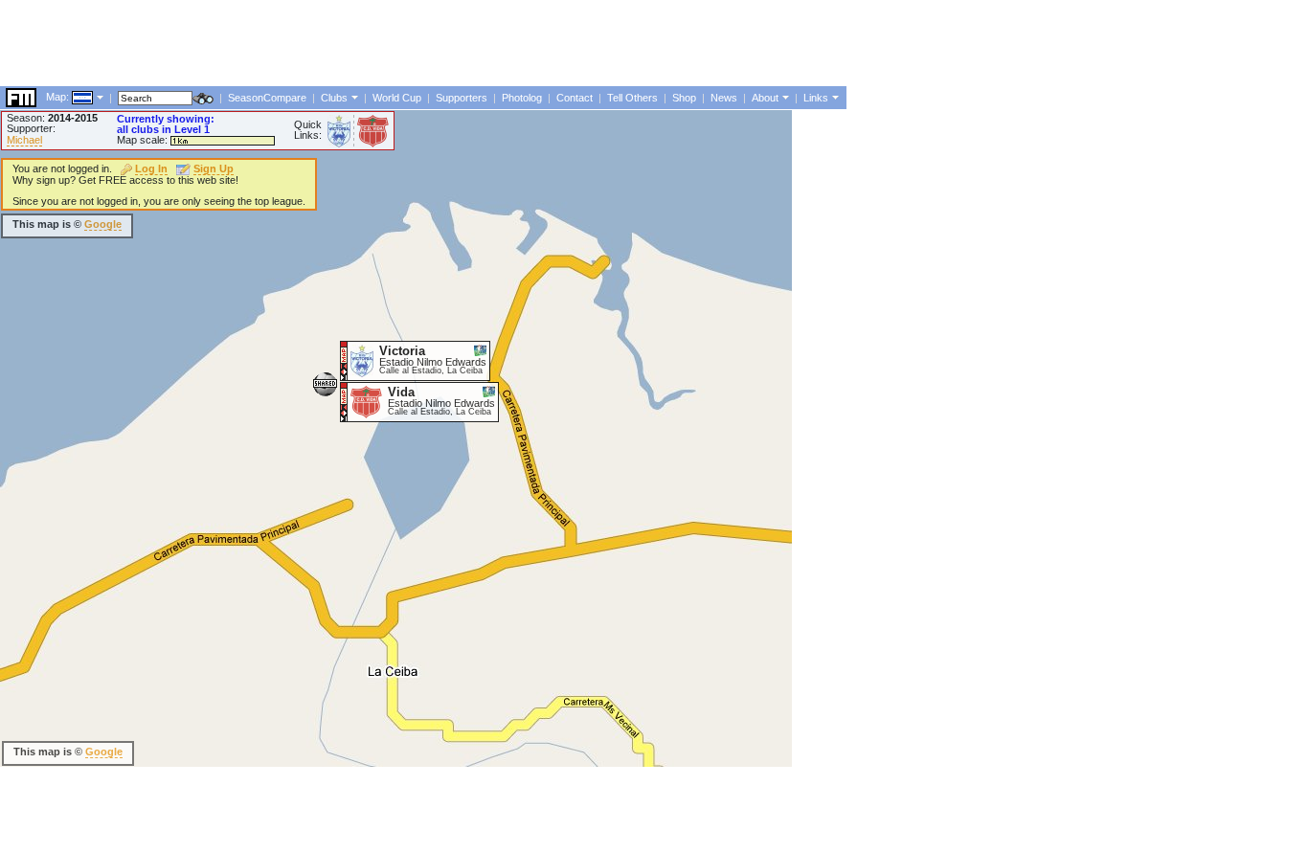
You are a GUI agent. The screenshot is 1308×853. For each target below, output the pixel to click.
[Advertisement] (348, 43)
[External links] (833, 96)
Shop (684, 97)
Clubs (334, 97)
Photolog (522, 97)
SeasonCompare (267, 97)
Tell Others (632, 97)
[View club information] (353, 96)
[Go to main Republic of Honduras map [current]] (70, 96)
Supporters (461, 97)
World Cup (396, 97)
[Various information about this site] (783, 96)
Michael (24, 140)
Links (815, 97)
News (723, 97)
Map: (57, 96)
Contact (574, 97)
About (765, 97)
